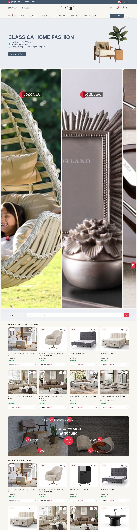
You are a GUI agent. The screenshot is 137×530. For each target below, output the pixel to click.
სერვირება (60, 16)
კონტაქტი (25, 8)
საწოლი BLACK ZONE (77, 354)
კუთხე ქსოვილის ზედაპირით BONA (83, 396)
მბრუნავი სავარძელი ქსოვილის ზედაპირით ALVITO (51, 355)
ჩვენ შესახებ (12, 8)
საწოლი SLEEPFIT (107, 354)
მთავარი (12, 16)
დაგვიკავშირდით (18, 54)
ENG (112, 8)
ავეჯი (22, 16)
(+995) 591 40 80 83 (29, 2)
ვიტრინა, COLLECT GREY (79, 490)
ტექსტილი (46, 16)
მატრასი (33, 16)
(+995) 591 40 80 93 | (17, 2)
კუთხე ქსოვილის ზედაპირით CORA (113, 396)
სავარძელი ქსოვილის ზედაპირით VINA (21, 355)
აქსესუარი (74, 16)
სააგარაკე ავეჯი (90, 16)
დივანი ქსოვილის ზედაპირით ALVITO (20, 397)
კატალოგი (116, 16)
